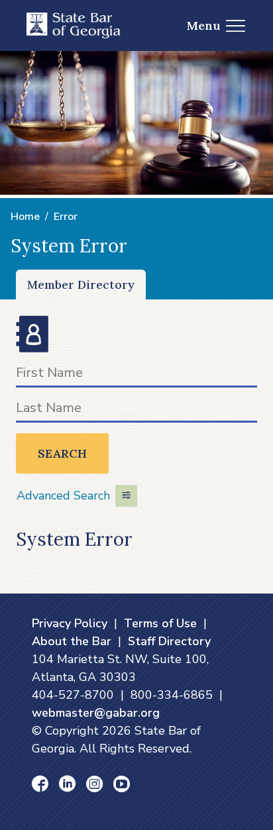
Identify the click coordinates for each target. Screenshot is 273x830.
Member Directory (81, 284)
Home (25, 216)
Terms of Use (160, 623)
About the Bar (71, 641)
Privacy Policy (69, 623)
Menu (204, 25)
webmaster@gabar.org (96, 713)
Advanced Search (63, 495)
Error (66, 216)
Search (62, 453)
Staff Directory (169, 641)
